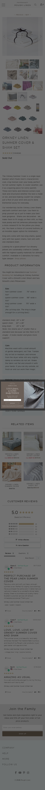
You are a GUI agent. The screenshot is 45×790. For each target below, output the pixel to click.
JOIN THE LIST (12, 403)
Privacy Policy (15, 406)
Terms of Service (20, 406)
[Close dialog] (43, 382)
